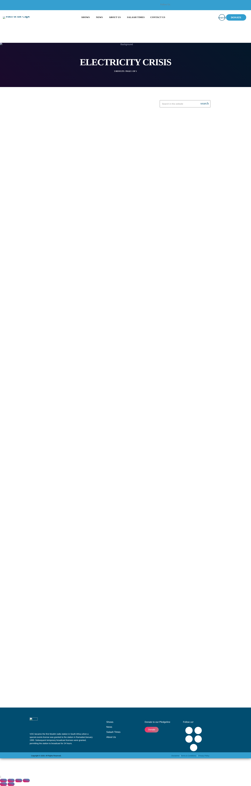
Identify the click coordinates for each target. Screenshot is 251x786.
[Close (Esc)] (26, 780)
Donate (236, 17)
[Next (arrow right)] (11, 784)
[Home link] (16, 17)
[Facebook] (194, 6)
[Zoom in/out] (3, 780)
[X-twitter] (202, 6)
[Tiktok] (193, 747)
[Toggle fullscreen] (11, 780)
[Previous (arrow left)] (3, 784)
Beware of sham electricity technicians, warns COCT (95, 177)
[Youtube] (210, 6)
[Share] (18, 780)
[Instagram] (198, 739)
